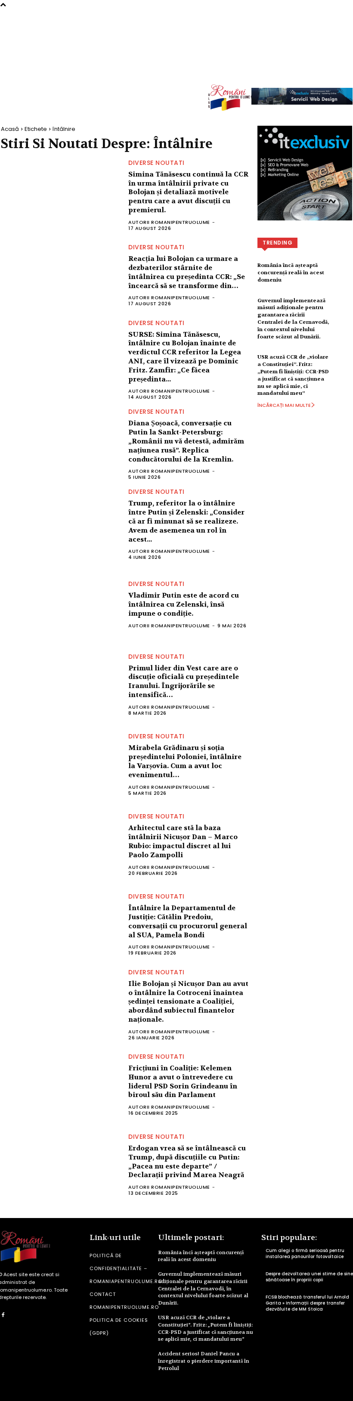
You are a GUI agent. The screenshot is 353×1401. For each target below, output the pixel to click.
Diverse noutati (156, 163)
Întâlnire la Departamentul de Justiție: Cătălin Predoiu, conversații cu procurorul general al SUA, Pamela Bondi (187, 921)
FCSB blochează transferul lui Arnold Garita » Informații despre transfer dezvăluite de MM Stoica (307, 1303)
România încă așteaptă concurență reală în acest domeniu (290, 272)
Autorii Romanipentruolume (169, 222)
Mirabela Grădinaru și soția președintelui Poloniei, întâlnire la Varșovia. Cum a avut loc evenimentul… (185, 761)
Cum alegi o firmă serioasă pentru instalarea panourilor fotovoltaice (305, 1253)
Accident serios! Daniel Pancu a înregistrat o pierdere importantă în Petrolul (203, 1361)
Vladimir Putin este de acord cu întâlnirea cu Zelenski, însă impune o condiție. (183, 604)
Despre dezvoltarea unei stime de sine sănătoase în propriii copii (309, 1277)
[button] (344, 69)
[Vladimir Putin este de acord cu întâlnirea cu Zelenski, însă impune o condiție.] (60, 604)
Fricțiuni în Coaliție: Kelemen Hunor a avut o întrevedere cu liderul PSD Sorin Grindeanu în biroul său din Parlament (182, 1081)
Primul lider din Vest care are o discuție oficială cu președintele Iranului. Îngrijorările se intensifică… (183, 681)
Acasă (10, 129)
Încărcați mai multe (284, 405)
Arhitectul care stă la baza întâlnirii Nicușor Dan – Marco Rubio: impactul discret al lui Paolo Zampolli (183, 841)
